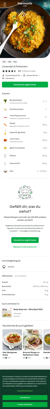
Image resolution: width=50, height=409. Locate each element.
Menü (5, 6)
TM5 (15, 62)
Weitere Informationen (25, 247)
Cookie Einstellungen (25, 391)
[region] (25, 389)
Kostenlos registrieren (25, 84)
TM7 (4, 62)
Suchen (45, 6)
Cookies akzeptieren (25, 404)
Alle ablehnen (25, 397)
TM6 (9, 62)
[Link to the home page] (25, 4)
